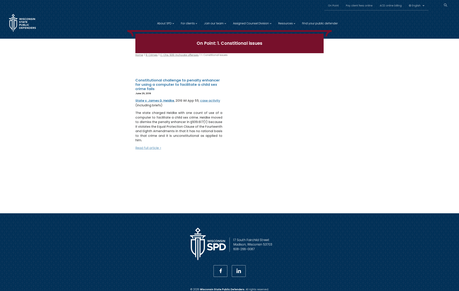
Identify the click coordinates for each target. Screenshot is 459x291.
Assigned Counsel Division (251, 23)
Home (139, 55)
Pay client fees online (359, 5)
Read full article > (148, 148)
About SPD (164, 23)
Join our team (214, 23)
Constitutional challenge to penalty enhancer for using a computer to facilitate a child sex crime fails (177, 84)
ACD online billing (391, 5)
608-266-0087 (244, 249)
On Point (333, 5)
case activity (210, 100)
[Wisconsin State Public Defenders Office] (22, 32)
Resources (285, 23)
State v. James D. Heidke (154, 100)
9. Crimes (152, 55)
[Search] (445, 5)
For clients (188, 23)
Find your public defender (320, 23)
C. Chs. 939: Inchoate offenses (179, 55)
